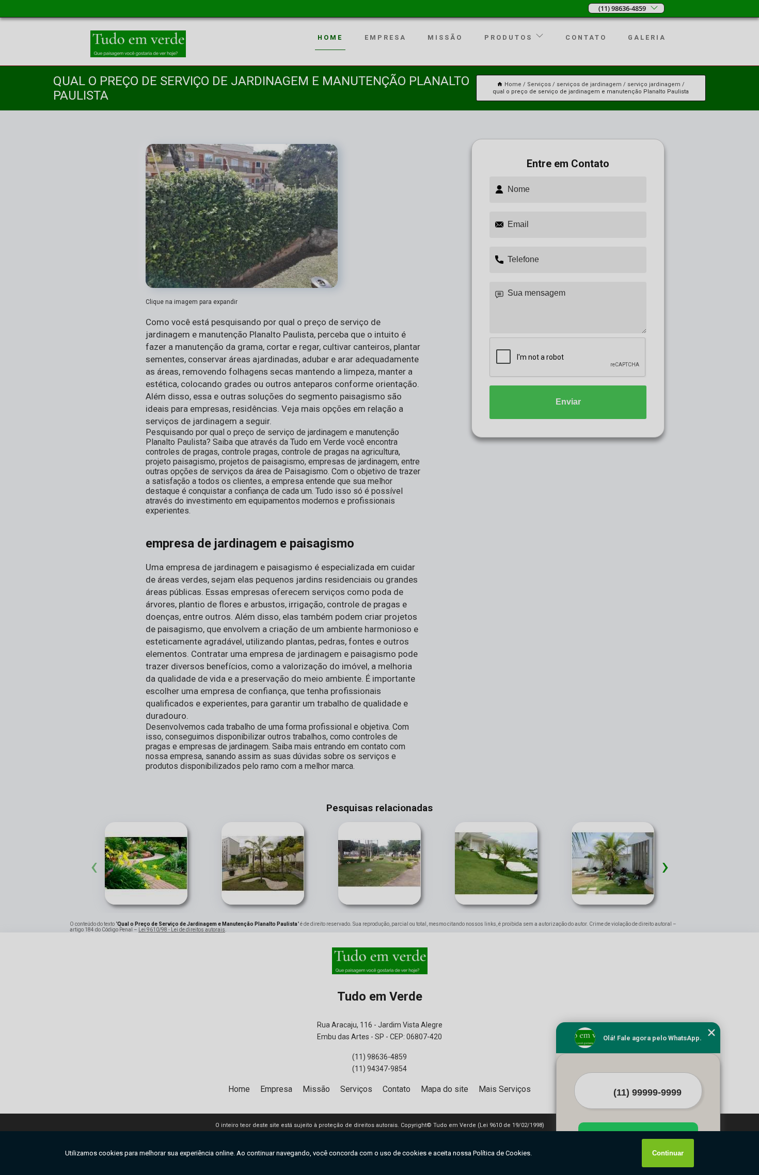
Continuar (668, 1153)
